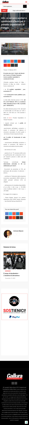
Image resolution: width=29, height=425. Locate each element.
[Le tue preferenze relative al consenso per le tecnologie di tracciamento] (26, 422)
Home (3, 31)
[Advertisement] (14, 340)
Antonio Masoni (18, 231)
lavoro (10, 118)
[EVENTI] (14, 261)
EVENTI (8, 31)
